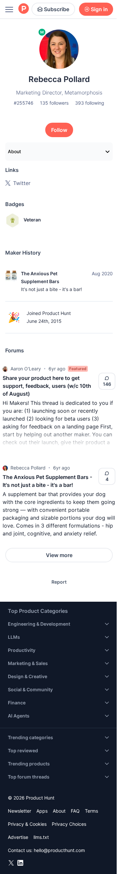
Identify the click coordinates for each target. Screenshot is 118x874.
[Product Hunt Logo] (23, 9)
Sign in (99, 9)
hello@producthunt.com (59, 850)
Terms (91, 811)
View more (59, 555)
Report (59, 582)
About (14, 151)
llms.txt (41, 837)
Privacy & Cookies (27, 824)
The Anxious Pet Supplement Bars (40, 277)
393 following (89, 103)
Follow (59, 130)
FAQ (75, 811)
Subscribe (56, 9)
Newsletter (19, 811)
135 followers (54, 103)
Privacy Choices (69, 824)
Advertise (18, 837)
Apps (42, 811)
